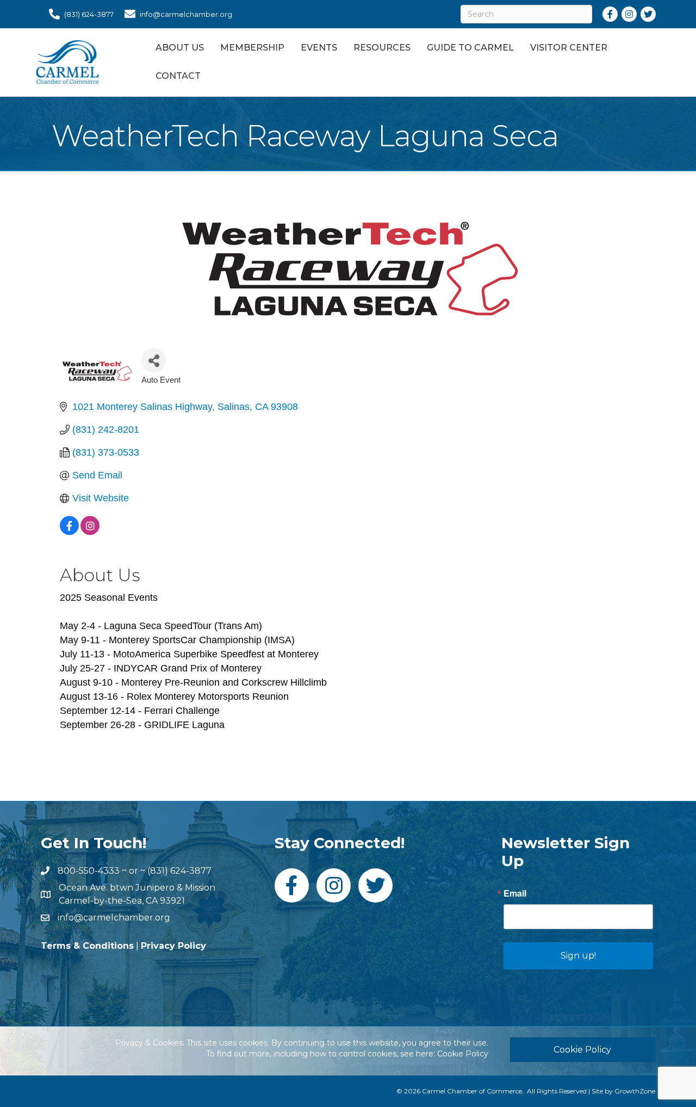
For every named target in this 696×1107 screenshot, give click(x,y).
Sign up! (578, 955)
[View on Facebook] (69, 531)
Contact (178, 76)
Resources (382, 47)
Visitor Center (568, 47)
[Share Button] (153, 360)
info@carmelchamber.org (114, 917)
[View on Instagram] (90, 531)
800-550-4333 (89, 871)
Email (515, 893)
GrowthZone (634, 1091)
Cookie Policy (462, 1054)
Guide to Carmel (470, 47)
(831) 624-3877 (179, 871)
